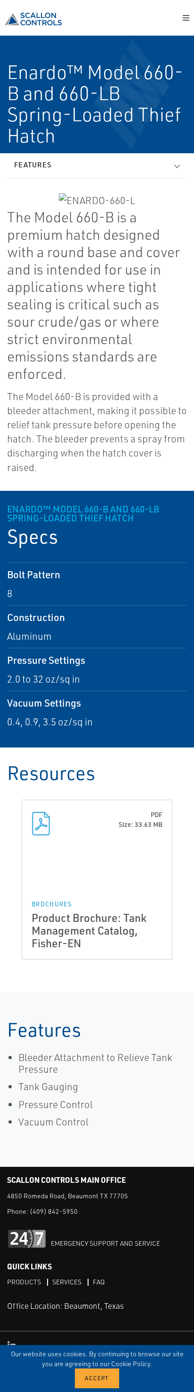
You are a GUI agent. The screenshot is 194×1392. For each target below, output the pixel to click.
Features (33, 164)
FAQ (99, 1282)
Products (24, 1282)
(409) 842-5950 (54, 1211)
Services (66, 1282)
